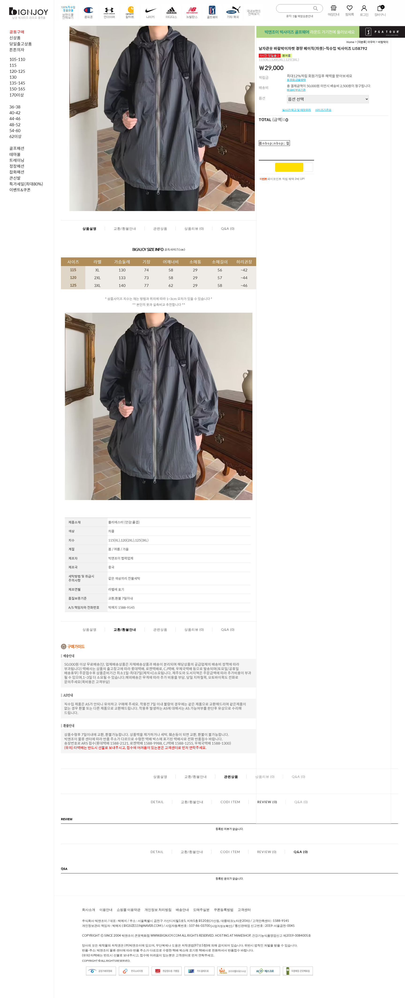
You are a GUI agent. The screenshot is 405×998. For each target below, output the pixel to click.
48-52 (14, 125)
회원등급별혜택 (296, 80)
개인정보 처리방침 (158, 910)
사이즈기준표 (323, 109)
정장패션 (16, 166)
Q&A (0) (228, 228)
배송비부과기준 (296, 90)
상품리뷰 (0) (194, 228)
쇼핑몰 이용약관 (128, 910)
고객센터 (244, 910)
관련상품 (160, 228)
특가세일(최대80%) (26, 184)
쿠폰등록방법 (223, 910)
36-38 (14, 107)
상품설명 (89, 228)
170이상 (16, 95)
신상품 (15, 38)
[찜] (308, 167)
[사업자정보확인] (221, 926)
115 (12, 65)
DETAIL (157, 802)
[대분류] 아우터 (366, 42)
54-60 (14, 130)
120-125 (17, 71)
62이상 (15, 136)
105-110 (17, 59)
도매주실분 (201, 910)
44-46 (14, 118)
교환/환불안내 (125, 228)
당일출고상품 (20, 44)
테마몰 (15, 154)
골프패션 (16, 148)
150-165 (17, 89)
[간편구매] (289, 167)
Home (350, 42)
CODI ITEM (230, 802)
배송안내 (182, 910)
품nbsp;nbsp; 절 (274, 143)
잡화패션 (16, 172)
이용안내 (105, 910)
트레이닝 (16, 160)
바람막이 (383, 42)
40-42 (14, 113)
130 (12, 77)
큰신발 (15, 178)
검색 (315, 8)
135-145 (17, 83)
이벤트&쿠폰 (20, 190)
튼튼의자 (16, 50)
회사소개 (88, 910)
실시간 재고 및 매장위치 (296, 109)
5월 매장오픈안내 (303, 16)
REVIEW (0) (267, 852)
